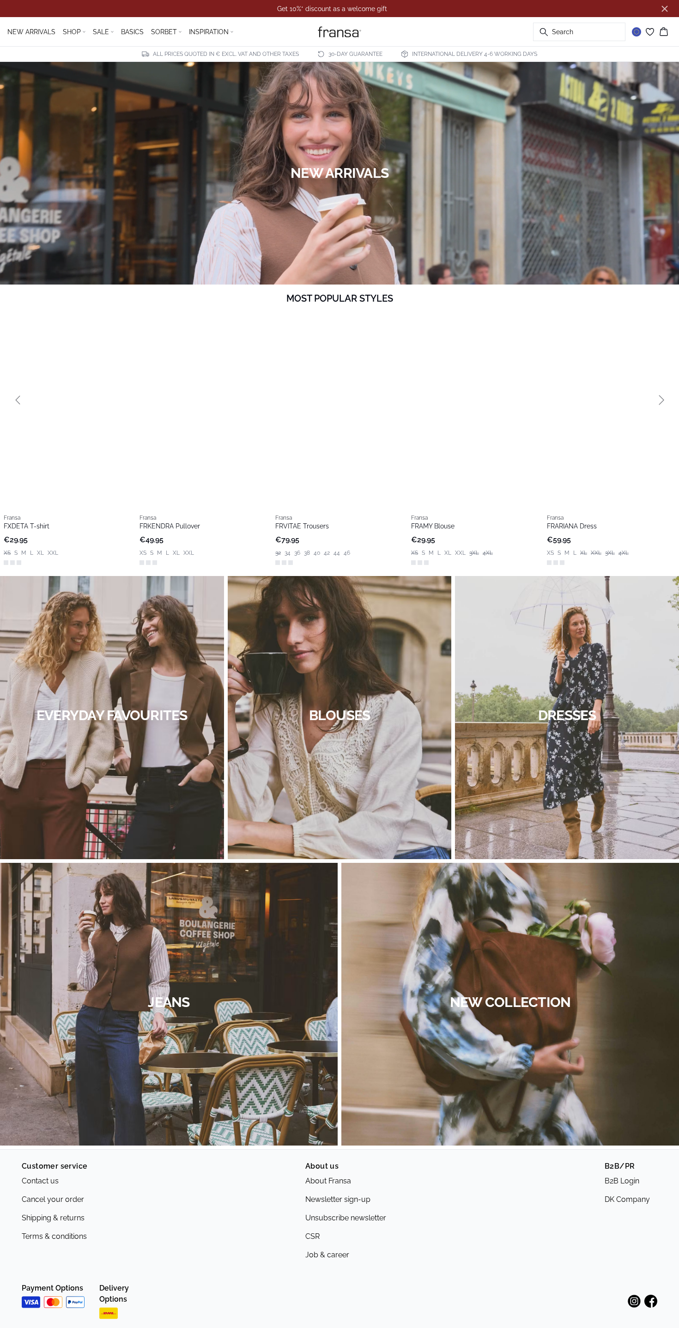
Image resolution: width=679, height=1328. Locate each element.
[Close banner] (665, 9)
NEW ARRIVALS (31, 32)
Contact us (40, 1176)
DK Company (627, 1194)
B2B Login (622, 1176)
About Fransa (328, 1176)
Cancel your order (53, 1194)
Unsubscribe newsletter (345, 1213)
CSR (312, 1231)
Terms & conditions (54, 1231)
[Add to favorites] (122, 321)
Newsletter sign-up (337, 1194)
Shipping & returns (53, 1213)
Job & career (327, 1250)
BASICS (132, 32)
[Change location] (636, 31)
